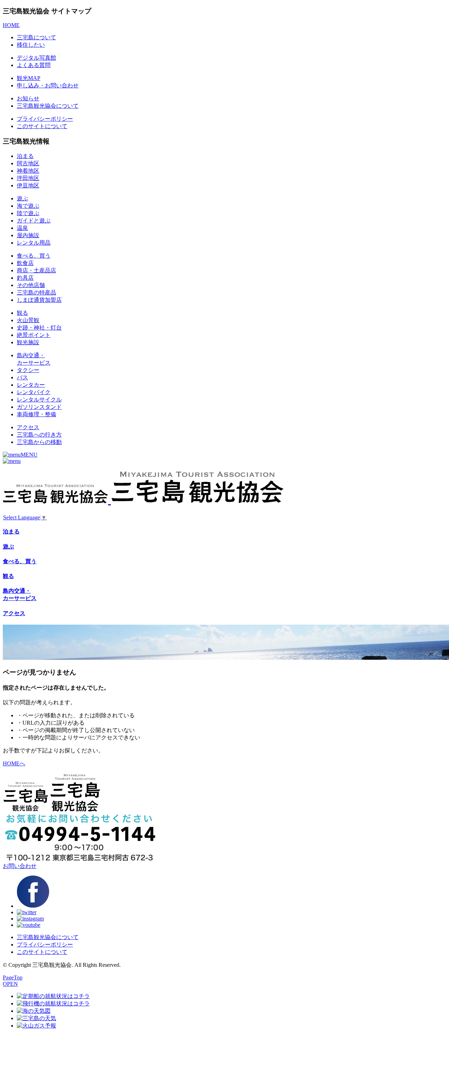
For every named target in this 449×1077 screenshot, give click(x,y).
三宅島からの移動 (39, 442)
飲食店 (25, 263)
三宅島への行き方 (39, 435)
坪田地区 (28, 178)
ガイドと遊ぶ (34, 221)
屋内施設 (28, 235)
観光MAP (28, 78)
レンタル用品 (34, 243)
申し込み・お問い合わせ (48, 85)
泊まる (25, 156)
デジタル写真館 (36, 58)
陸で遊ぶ (28, 213)
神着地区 (28, 171)
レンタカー (31, 385)
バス (22, 377)
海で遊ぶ (28, 206)
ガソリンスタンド (39, 407)
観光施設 (28, 342)
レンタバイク (34, 392)
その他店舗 (31, 285)
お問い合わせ (19, 866)
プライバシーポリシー (45, 119)
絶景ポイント (34, 335)
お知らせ (28, 98)
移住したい (31, 45)
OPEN (10, 984)
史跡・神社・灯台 (39, 328)
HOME (11, 25)
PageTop (12, 977)
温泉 (22, 228)
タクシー (28, 370)
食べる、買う (34, 256)
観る (22, 313)
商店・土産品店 (36, 270)
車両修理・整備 (36, 414)
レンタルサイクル (39, 400)
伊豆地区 (28, 185)
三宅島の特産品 (36, 292)
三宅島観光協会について (48, 106)
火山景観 (28, 320)
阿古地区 (28, 163)
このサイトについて (42, 126)
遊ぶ (22, 198)
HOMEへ (14, 763)
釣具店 (25, 278)
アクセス (28, 427)
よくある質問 (34, 65)
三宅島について (36, 37)
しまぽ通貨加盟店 (39, 300)
